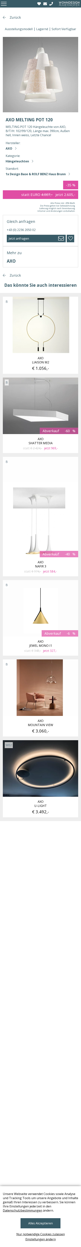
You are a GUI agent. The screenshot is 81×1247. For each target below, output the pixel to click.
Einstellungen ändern (40, 1239)
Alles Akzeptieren (40, 1223)
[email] (45, 3)
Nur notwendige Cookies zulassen (40, 1234)
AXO (9, 148)
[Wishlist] (39, 3)
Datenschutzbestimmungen (22, 1210)
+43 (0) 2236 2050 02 (21, 230)
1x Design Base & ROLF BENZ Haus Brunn (36, 174)
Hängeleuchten (17, 161)
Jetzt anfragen (19, 238)
